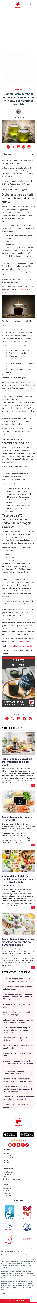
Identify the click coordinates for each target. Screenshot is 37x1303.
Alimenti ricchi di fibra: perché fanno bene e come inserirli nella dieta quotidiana (17, 880)
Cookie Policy (7, 1191)
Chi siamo (6, 1153)
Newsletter (6, 1193)
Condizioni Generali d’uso (11, 1179)
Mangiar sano (18, 89)
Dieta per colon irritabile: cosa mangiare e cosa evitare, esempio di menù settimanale (17, 1089)
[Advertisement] (18, 29)
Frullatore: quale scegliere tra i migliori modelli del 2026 (17, 761)
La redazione (7, 1155)
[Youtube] (18, 1145)
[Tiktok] (27, 1145)
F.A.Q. (5, 1177)
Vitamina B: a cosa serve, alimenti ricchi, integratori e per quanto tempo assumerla (18, 1063)
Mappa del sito (8, 1195)
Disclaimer (6, 1162)
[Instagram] (14, 1145)
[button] (8, 147)
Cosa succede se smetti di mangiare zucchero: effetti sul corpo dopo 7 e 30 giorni (17, 996)
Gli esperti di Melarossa (10, 1158)
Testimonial (7, 1174)
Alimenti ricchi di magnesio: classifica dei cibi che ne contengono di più (18, 942)
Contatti (5, 1160)
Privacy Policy (7, 1189)
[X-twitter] (23, 1145)
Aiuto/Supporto (8, 1172)
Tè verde (20, 641)
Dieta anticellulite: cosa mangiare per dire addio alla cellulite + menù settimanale (18, 1030)
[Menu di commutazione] (30, 5)
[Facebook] (10, 1145)
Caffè (27, 641)
